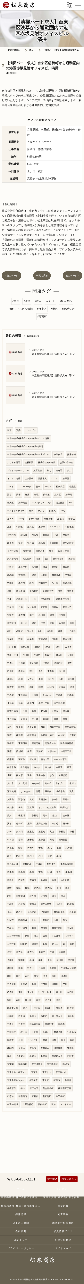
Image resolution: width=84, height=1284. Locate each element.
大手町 (70, 655)
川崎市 (66, 799)
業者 (18, 495)
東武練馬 (22, 695)
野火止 (30, 968)
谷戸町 (48, 1000)
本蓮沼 (39, 864)
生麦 (9, 599)
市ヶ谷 (35, 719)
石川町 (41, 615)
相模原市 (11, 1088)
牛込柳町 (60, 1096)
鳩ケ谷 (48, 783)
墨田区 (21, 671)
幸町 (40, 960)
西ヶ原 (19, 775)
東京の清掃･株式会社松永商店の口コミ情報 (28, 438)
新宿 (9, 735)
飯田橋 (24, 719)
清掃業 (68, 495)
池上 (63, 896)
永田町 (26, 655)
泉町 (54, 976)
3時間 (21, 519)
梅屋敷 (21, 583)
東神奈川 (11, 623)
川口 (40, 856)
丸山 (52, 832)
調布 (72, 1040)
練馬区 (10, 503)
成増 (72, 687)
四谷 (43, 727)
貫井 (72, 944)
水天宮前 (33, 663)
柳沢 (38, 1000)
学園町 (21, 960)
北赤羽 (68, 848)
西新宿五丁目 (64, 1088)
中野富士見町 (47, 735)
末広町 (55, 824)
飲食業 (46, 495)
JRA (71, 503)
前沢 (18, 976)
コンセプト (30, 430)
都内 (49, 470)
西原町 (10, 992)
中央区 (10, 663)
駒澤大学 (64, 807)
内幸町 (21, 880)
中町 (65, 984)
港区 (9, 631)
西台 (49, 856)
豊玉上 (55, 944)
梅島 (20, 807)
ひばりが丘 (63, 551)
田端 (52, 840)
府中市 (32, 1048)
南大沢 (45, 1080)
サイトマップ (63, 1248)
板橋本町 (51, 864)
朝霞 (40, 687)
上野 (29, 824)
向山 (36, 936)
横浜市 (70, 591)
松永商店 (60, 487)
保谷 (51, 551)
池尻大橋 (25, 647)
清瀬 (38, 559)
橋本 (23, 1088)
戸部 (20, 607)
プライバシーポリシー (18, 470)
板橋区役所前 (66, 864)
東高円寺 (22, 743)
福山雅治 (60, 503)
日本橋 (66, 824)
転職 (36, 495)
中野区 (19, 527)
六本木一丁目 (60, 759)
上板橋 (35, 695)
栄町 (45, 936)
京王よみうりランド (17, 1072)
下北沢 (37, 1008)
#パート (50, 301)
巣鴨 (31, 872)
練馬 (31, 511)
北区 (9, 775)
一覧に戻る (42, 275)
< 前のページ (11, 275)
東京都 (41, 511)
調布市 (10, 1040)
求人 (69, 470)
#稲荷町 (42, 316)
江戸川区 (65, 880)
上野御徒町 (28, 1104)
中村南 (10, 840)
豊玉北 (30, 832)
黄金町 (44, 607)
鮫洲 (34, 575)
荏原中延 (31, 912)
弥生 (45, 976)
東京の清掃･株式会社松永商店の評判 (25, 446)
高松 (45, 944)
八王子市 (33, 1080)
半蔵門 (37, 655)
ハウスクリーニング (41, 503)
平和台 (10, 567)
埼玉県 (71, 679)
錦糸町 (10, 671)
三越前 (21, 663)
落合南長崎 (48, 1088)
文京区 (55, 711)
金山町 (10, 960)
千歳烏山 (71, 1032)
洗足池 (70, 904)
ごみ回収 (29, 479)
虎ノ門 (19, 832)
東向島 (50, 671)
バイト (48, 487)
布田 (63, 1040)
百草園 (10, 1064)
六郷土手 (42, 583)
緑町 (9, 1000)
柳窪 (36, 976)
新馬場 (10, 575)
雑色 (31, 583)
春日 (58, 872)
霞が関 (19, 751)
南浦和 (19, 856)
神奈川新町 (46, 599)
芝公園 (44, 880)
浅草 (9, 824)
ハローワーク (24, 487)
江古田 (10, 543)
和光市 (50, 687)
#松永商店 (66, 301)
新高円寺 (36, 743)
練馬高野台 (68, 543)
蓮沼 (54, 896)
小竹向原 (11, 535)
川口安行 (60, 783)
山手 (31, 615)
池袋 (20, 703)
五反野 (30, 807)
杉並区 (61, 735)
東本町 (53, 968)
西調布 (10, 1048)
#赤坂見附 (68, 308)
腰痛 (27, 495)
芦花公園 (58, 1032)
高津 (45, 816)
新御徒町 (42, 1104)
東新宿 (35, 1096)
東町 (20, 992)
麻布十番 (11, 767)
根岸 (43, 623)
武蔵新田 (22, 920)
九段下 (48, 655)
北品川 (55, 567)
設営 (9, 495)
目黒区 (37, 647)
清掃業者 (22, 503)
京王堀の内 (61, 1072)
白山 (49, 872)
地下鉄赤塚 (12, 711)
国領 (54, 1040)
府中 (9, 1056)
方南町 (72, 735)
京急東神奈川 (62, 599)
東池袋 (44, 711)
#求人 (38, 301)
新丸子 (10, 807)
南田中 (41, 952)
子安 (34, 599)
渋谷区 (48, 647)
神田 (20, 639)
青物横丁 (22, 575)
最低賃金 (48, 519)
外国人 (52, 511)
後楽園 (10, 759)
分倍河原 (20, 1056)
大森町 (10, 583)
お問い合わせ (66, 462)
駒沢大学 (67, 639)
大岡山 (10, 799)
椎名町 (35, 535)
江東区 (46, 663)
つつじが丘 (32, 1040)
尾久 (49, 848)
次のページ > (72, 275)
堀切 (20, 679)
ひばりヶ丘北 (44, 992)
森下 (67, 888)
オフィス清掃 (13, 479)
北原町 (64, 976)
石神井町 (11, 944)
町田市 (57, 1080)
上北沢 (35, 1032)
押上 (31, 671)
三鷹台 (10, 1024)
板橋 (58, 848)
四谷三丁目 (55, 727)
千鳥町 (10, 904)
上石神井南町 (13, 936)
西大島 (48, 888)
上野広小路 (41, 824)
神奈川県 (67, 583)
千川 (25, 711)
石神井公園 (12, 551)
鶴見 (34, 623)
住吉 (69, 663)
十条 (40, 848)
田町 (40, 631)
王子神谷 (40, 775)
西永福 (21, 1016)
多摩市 (44, 1056)
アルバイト (55, 527)
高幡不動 (22, 1064)
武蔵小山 (60, 791)
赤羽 (20, 840)
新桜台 (24, 535)
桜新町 (55, 639)
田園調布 (42, 799)
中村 (72, 832)
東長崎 (66, 535)
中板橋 (70, 695)
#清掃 (26, 301)
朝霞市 (10, 687)
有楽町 (10, 639)
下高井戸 (11, 1032)
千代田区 (71, 631)
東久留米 (27, 559)
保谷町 (70, 992)
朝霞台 (21, 687)
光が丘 (71, 559)
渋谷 (58, 647)
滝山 (20, 968)
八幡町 (41, 968)
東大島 (37, 888)
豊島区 (30, 527)
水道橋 (68, 872)
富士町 (59, 992)
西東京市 (40, 551)
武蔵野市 (49, 1024)
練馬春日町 (58, 559)
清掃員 (66, 479)
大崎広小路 (59, 912)
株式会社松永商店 (46, 462)
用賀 (9, 816)
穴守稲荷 (22, 928)
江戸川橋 (11, 719)
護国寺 (66, 711)
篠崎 (9, 888)
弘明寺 (10, 615)
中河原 (32, 1056)
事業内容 (58, 454)
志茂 (52, 775)
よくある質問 (13, 462)
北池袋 (10, 703)
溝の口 (55, 816)
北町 (27, 936)
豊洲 (65, 719)
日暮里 (10, 848)
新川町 (59, 960)
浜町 (9, 896)
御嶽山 (32, 904)
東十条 (30, 840)
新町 (34, 984)
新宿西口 (22, 1096)
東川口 (72, 783)
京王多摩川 (37, 1064)
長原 (9, 912)
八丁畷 (55, 583)
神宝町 (71, 960)
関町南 (35, 944)
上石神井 (22, 567)
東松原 (59, 1008)
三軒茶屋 (11, 647)
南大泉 (30, 952)
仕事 (38, 487)
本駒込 (59, 767)
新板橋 (10, 872)
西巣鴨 (21, 872)
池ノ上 (26, 1008)
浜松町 (50, 631)
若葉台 (34, 1072)
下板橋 (59, 695)
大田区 (66, 567)
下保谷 (24, 984)
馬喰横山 (20, 896)
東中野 (41, 527)
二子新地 (33, 816)
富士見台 (54, 543)
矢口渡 (10, 920)
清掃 (18, 430)
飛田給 (21, 1048)
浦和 (9, 856)
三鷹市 (21, 1024)
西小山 (21, 799)
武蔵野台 (45, 1048)
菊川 (58, 888)
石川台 (59, 904)
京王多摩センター (15, 1080)
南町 (18, 1000)
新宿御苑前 (70, 727)
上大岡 (21, 615)
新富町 (46, 719)
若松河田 (47, 1096)
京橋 (9, 832)
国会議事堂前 (66, 743)
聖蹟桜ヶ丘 (57, 1056)
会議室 (72, 487)
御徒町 (30, 848)
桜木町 (62, 615)
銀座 (29, 751)
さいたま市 (26, 791)
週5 (46, 559)
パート (10, 487)
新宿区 (46, 535)
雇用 (9, 527)
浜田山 (32, 1016)
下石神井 (56, 936)
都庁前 (10, 1096)
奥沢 (31, 799)
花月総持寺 (48, 591)
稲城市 (66, 1064)
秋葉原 (30, 639)
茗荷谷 (21, 759)
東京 (9, 430)
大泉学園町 (57, 928)
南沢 (27, 976)
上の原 (62, 952)
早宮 (9, 952)
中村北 (62, 832)
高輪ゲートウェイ (24, 631)
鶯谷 (20, 848)
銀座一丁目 (43, 703)
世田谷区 (42, 639)
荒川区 (57, 495)
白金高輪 (25, 767)
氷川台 (35, 567)
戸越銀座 (45, 912)
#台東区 (42, 308)
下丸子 (35, 920)
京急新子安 (21, 599)
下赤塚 (10, 695)
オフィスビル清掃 (47, 807)
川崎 (9, 591)
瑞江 (18, 888)
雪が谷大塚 (46, 904)
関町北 (24, 944)
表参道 (68, 647)
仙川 (20, 1040)
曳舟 (40, 671)
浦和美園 (11, 791)
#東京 (15, 301)
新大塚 (32, 759)
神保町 (59, 655)
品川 (72, 623)
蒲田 (45, 567)
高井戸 (44, 1016)
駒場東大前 (12, 1008)
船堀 (27, 888)
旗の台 (19, 912)
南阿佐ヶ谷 (50, 743)
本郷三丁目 (66, 751)
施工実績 (37, 470)
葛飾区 (10, 679)
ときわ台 (47, 695)
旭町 (34, 928)
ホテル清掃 (34, 519)
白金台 (37, 767)
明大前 (70, 1008)
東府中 (70, 1048)
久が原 (21, 904)
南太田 (55, 607)
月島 (56, 719)
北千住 (50, 679)
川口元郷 (22, 783)
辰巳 (9, 727)
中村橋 (30, 543)
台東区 (66, 816)
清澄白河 (58, 663)
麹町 (31, 687)
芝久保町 (11, 984)
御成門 (32, 880)
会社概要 (29, 462)
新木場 (19, 727)
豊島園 (41, 543)
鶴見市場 (20, 591)
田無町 (55, 984)
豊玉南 (41, 832)
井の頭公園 (34, 1024)
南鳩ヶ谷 (36, 783)
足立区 (30, 679)
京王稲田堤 (52, 1064)
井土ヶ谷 (67, 607)
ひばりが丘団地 (68, 968)
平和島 (68, 575)
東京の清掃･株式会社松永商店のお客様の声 (28, 454)
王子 (29, 775)
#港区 (54, 308)
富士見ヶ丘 (57, 1016)
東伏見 (30, 992)
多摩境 (68, 1080)
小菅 (61, 679)
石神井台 (69, 936)
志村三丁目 (12, 864)
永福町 (10, 1016)
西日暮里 (63, 840)
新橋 (60, 631)
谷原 (52, 952)
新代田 (48, 1008)
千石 (40, 872)
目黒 (38, 791)
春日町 (70, 928)
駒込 (69, 767)
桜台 (20, 543)
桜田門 (30, 703)
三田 (54, 880)
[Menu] (78, 5)
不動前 (48, 791)
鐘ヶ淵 (62, 671)
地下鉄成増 (59, 703)
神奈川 (10, 607)
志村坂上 (27, 864)
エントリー (65, 1104)
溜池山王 (45, 759)
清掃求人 (42, 479)
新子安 (24, 623)
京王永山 (46, 1072)
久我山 (70, 1016)
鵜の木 (46, 920)
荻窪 (9, 751)
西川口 (30, 856)
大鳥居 (10, 928)
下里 (49, 960)
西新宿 (19, 735)
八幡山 (46, 1032)
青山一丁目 (12, 655)
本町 (9, 976)
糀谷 (65, 920)
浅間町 (10, 968)
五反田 (72, 912)
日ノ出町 (31, 607)
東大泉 (19, 952)
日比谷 (10, 880)
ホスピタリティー (15, 511)
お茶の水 (51, 751)
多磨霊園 (58, 1048)
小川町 (44, 896)
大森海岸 (56, 575)
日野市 (70, 1056)
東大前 (48, 767)
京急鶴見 (33, 591)
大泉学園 (27, 551)
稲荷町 (19, 824)
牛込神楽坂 (12, 1104)
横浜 (60, 591)
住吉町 (44, 984)
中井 (56, 535)
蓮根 (58, 856)
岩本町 (32, 896)
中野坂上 (69, 527)
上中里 (41, 840)
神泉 (58, 1000)
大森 (52, 623)
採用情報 (71, 454)
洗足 (71, 791)
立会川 (44, 575)
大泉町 (44, 928)
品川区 (62, 623)
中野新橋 (31, 735)
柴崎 (45, 1040)
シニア (54, 479)
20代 (62, 511)
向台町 (28, 1000)
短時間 (59, 470)
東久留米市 (12, 559)
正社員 (60, 519)
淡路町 (39, 751)
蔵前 (53, 1104)
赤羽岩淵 (63, 775)
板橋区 (62, 687)
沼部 (56, 920)
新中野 (10, 743)
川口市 (10, 783)
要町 (34, 711)
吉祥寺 (61, 1024)
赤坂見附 (31, 727)
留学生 (71, 519)
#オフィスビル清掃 (21, 308)
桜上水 (24, 1032)
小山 (31, 960)
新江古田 (33, 1088)
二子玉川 (20, 816)
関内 (52, 615)
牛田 (40, 679)
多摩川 (55, 799)
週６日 (10, 519)
